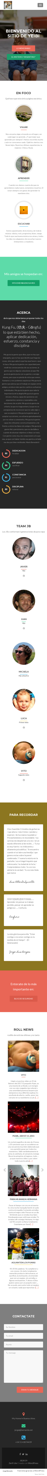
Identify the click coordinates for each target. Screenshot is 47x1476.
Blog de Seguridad (23, 999)
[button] (3, 1168)
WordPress (33, 1463)
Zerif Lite (13, 1463)
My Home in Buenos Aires (23, 1418)
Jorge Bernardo (8, 1471)
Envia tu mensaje (30, 1390)
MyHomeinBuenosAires (23, 283)
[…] (36, 1097)
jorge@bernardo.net (23, 1430)
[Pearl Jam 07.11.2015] (23, 1117)
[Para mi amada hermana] (23, 1180)
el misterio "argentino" (23, 57)
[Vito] (23, 1056)
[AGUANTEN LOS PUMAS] (23, 1243)
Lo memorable (23, 48)
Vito (23, 1075)
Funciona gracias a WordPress (30, 1470)
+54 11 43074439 (23, 1442)
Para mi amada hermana (23, 1199)
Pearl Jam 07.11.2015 (23, 1136)
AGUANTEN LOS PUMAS (23, 1262)
